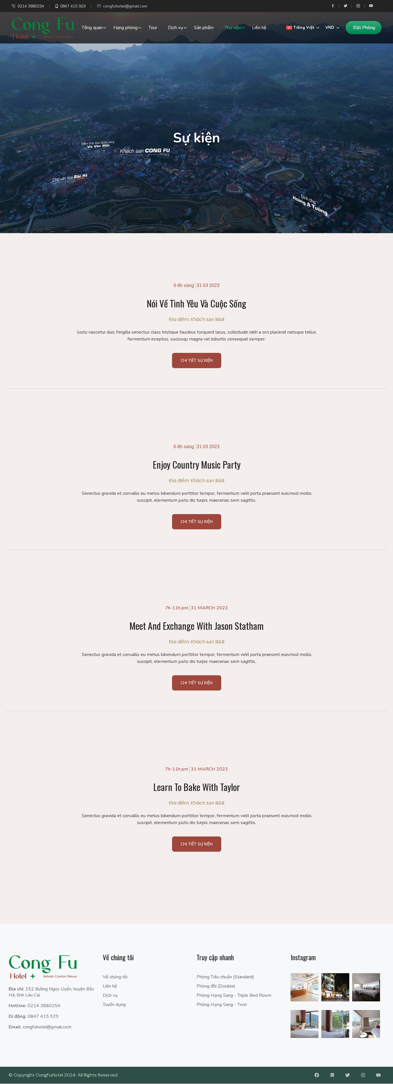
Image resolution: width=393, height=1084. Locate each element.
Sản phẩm (203, 27)
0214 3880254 (31, 6)
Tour (152, 27)
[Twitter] (348, 1075)
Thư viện (232, 27)
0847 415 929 (72, 6)
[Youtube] (378, 1075)
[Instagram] (363, 1075)
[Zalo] (332, 1075)
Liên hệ (259, 27)
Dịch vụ (175, 27)
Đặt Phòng (364, 27)
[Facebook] (317, 1075)
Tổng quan (92, 27)
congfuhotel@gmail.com (125, 6)
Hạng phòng (125, 27)
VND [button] (329, 27)
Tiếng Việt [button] (303, 27)
